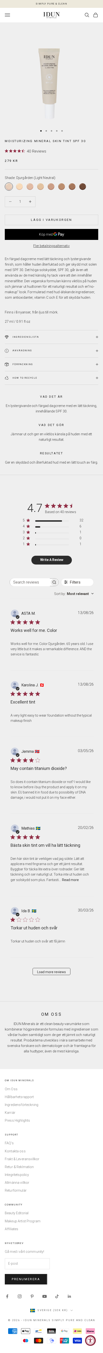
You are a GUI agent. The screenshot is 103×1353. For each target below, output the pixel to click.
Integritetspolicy (17, 1175)
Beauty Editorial (17, 1213)
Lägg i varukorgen (51, 220)
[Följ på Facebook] (7, 1296)
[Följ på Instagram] (19, 1296)
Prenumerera (26, 1279)
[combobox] (74, 594)
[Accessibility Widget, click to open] (90, 1340)
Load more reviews (51, 972)
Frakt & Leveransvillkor (22, 1159)
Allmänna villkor (17, 1182)
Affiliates (11, 1229)
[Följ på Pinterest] (32, 1296)
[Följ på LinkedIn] (69, 1296)
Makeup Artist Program (22, 1221)
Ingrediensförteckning (21, 1105)
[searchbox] (30, 582)
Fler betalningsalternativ (51, 246)
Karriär (10, 1113)
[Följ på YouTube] (44, 1296)
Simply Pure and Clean (73, 1320)
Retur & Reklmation (19, 1167)
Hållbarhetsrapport (19, 1097)
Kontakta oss (15, 1151)
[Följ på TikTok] (57, 1296)
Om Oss (11, 1089)
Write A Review (51, 560)
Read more (70, 880)
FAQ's (9, 1143)
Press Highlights (17, 1120)
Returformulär (16, 1190)
